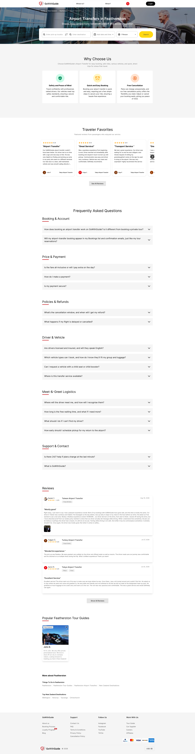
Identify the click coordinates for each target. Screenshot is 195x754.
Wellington (46, 698)
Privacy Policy (75, 733)
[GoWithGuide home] (48, 4)
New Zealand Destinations (109, 685)
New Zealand (52, 11)
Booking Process (48, 727)
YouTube (101, 730)
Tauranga (64, 698)
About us (45, 723)
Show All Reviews (97, 601)
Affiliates (129, 733)
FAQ (71, 727)
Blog (44, 733)
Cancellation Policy (77, 736)
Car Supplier (131, 727)
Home (43, 11)
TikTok (100, 733)
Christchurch (75, 698)
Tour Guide (130, 723)
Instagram (102, 723)
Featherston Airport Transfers (85, 685)
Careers (129, 730)
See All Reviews (97, 184)
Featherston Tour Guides (62, 685)
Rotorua (55, 698)
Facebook (102, 727)
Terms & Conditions (77, 730)
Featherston (63, 11)
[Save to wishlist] (66, 627)
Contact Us (74, 723)
